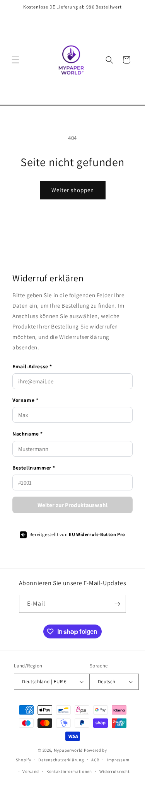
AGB (95, 759)
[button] (15, 59)
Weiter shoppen (72, 190)
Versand (30, 771)
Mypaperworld (68, 750)
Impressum (118, 759)
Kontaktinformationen (69, 771)
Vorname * (25, 400)
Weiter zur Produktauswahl (72, 505)
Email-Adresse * (32, 366)
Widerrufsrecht (114, 771)
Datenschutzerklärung (61, 759)
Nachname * (27, 433)
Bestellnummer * (33, 467)
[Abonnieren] (117, 604)
